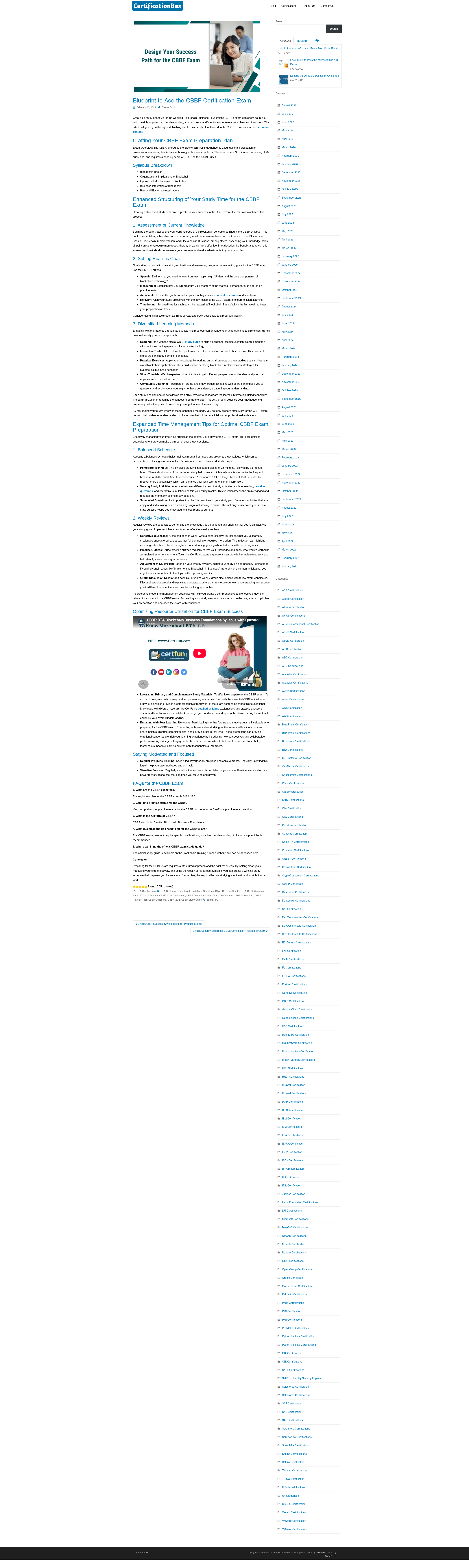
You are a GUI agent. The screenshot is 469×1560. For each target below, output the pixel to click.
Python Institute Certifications (299, 1344)
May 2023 (287, 432)
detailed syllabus (208, 708)
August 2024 (289, 306)
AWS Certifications (292, 716)
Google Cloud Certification (297, 1009)
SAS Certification (292, 1412)
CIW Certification (292, 808)
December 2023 (291, 373)
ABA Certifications (292, 590)
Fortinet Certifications (294, 984)
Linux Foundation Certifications (300, 1202)
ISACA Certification (293, 1143)
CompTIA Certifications (295, 842)
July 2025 (287, 214)
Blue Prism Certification (295, 724)
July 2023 (287, 415)
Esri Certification (291, 951)
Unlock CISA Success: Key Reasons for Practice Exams (169, 923)
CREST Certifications (294, 858)
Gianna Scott (169, 107)
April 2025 (287, 239)
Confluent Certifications (295, 850)
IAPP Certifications (293, 1101)
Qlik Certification (291, 1353)
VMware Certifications (294, 1529)
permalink (212, 899)
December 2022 (291, 474)
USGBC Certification (294, 1504)
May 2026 (287, 130)
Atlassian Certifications (295, 682)
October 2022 (290, 491)
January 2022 (290, 566)
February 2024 (290, 357)
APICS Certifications (293, 615)
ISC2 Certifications (293, 1160)
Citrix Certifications (293, 800)
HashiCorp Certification (295, 1034)
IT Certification (290, 1177)
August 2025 (289, 206)
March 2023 (289, 449)
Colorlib (320, 1552)
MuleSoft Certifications (295, 1227)
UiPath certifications (293, 1487)
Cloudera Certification (294, 825)
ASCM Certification (293, 640)
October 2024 (290, 290)
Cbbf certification (176, 895)
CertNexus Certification (295, 766)
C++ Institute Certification (296, 758)
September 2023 (291, 398)
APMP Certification (293, 632)
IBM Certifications (292, 1126)
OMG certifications (293, 1261)
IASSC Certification (293, 1110)
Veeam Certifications (294, 1512)
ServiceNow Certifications (297, 1437)
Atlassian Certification (294, 674)
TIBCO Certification (293, 1479)
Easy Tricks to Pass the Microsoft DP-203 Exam (314, 62)
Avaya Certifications (293, 691)
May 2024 (287, 331)
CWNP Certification (293, 883)
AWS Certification (292, 708)
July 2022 (287, 516)
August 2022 (289, 507)
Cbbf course (226, 895)
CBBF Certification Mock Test (202, 895)
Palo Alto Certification (294, 1294)
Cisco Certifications (293, 783)
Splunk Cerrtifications (294, 1453)
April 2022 (287, 541)
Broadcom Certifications (296, 741)
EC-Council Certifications (296, 942)
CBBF (162, 895)
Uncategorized (290, 1495)
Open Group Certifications (297, 1269)
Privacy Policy (142, 1552)
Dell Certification (291, 909)
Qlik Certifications (292, 1361)
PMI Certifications (292, 1319)
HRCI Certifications (293, 1076)
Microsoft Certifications (295, 1219)
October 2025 (290, 189)
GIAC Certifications (293, 1001)
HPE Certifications (292, 1068)
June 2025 (288, 222)
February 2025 (290, 256)
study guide (192, 341)
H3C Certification (292, 1026)
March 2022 (289, 549)
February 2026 (290, 155)
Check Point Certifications (297, 775)
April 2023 (287, 440)
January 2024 (290, 365)
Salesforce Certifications (296, 1395)
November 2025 (291, 180)
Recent (302, 40)
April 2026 (287, 139)
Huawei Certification (293, 1085)
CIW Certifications (292, 816)
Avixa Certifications (293, 699)
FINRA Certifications (294, 976)
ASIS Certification (292, 649)
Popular (285, 40)
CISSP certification (293, 791)
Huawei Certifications (294, 1093)
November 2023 (291, 382)
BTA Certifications (146, 891)
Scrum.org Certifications (296, 1428)
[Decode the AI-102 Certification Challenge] (283, 79)
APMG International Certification (300, 624)
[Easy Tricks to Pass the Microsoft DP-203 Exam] (283, 63)
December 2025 (291, 172)
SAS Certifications (292, 1420)
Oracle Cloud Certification (297, 1286)
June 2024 (288, 323)
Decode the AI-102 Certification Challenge (314, 75)
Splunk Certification (293, 1462)
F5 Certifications (291, 967)
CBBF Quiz (174, 899)
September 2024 (291, 298)
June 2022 (288, 524)
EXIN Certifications (293, 959)
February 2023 (290, 457)
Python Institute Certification (298, 1336)
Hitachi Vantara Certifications (298, 1059)
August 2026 (289, 105)
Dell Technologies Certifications (300, 917)
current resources (227, 295)
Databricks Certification (295, 892)
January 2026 (290, 164)
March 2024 (289, 348)
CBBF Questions (157, 899)
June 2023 (288, 424)
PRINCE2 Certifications (295, 1328)
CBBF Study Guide (191, 899)
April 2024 (287, 340)
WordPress (330, 1555)
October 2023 (290, 390)
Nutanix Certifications (294, 1252)
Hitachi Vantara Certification (298, 1051)
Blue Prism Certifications (296, 733)
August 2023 (289, 407)
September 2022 (291, 499)
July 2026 (287, 113)
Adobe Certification (293, 598)
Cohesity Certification (294, 833)
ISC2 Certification (292, 1152)
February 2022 (290, 558)
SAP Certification (292, 1403)
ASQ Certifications (292, 666)
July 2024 (287, 315)
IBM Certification (291, 1118)
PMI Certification (291, 1311)
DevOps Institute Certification (299, 925)
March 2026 (289, 147)
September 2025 (291, 197)
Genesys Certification (294, 992)
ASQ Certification (292, 657)
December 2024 (291, 273)
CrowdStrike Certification (296, 867)
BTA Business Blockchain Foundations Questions (187, 891)
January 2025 (290, 264)
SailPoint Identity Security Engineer (302, 1378)
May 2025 (287, 231)
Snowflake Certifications (296, 1445)
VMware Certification (294, 1520)
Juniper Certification (293, 1194)
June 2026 (288, 122)
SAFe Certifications (293, 1370)
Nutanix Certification (293, 1244)
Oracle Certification (293, 1277)
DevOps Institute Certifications (299, 934)
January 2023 (290, 465)
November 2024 (291, 281)
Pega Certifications (293, 1303)
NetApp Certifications (294, 1236)
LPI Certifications (292, 1210)
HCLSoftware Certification (297, 1043)
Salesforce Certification (295, 1386)
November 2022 (291, 482)
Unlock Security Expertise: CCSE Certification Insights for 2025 (229, 930)
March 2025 (289, 248)
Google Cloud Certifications (298, 1018)
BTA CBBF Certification (227, 891)
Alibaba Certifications (294, 607)
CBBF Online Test (243, 895)
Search (280, 21)
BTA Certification (149, 895)
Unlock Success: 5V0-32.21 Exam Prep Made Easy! (308, 48)
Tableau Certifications (294, 1470)
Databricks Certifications (296, 900)
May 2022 (287, 533)
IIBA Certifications (292, 1135)
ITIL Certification (291, 1185)
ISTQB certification (293, 1168)
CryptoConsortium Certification (300, 875)
